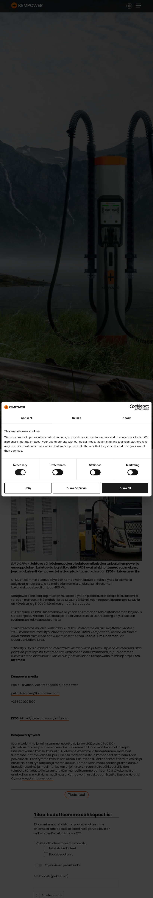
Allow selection (77, 488)
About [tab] (126, 418)
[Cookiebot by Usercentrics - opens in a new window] (132, 407)
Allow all (125, 488)
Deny (28, 488)
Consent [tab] (26, 418)
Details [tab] (76, 418)
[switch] (57, 472)
